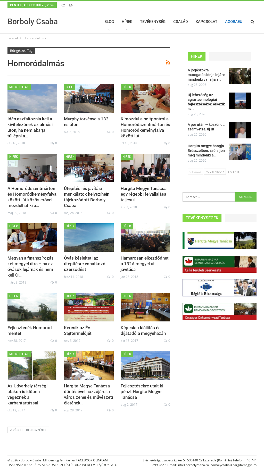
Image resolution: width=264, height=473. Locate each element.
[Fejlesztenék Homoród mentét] (32, 307)
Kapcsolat (206, 21)
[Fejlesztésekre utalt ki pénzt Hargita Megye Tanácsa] (145, 365)
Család (180, 21)
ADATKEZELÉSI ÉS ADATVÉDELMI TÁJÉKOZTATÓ (82, 465)
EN (71, 5)
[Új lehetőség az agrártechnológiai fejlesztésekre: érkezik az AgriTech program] (240, 101)
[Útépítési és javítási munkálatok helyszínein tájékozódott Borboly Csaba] (88, 168)
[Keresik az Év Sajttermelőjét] (88, 307)
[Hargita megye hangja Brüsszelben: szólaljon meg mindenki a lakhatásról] (240, 152)
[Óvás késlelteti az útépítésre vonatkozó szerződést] (88, 237)
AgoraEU (233, 21)
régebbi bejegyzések (29, 430)
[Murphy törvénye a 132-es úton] (88, 98)
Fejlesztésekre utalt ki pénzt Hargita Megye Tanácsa (142, 391)
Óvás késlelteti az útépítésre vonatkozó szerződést (84, 263)
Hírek (127, 21)
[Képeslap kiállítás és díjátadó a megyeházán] (145, 307)
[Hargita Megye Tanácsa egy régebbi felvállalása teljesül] (145, 168)
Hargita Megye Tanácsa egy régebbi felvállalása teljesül (144, 194)
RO (63, 5)
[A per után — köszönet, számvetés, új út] (240, 130)
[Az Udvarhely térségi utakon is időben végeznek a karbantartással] (32, 365)
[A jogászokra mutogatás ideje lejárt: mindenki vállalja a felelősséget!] (240, 76)
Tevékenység (153, 21)
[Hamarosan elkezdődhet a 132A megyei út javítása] (145, 237)
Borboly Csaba (32, 21)
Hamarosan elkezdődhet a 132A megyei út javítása (145, 263)
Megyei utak (19, 87)
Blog (109, 21)
